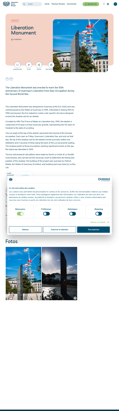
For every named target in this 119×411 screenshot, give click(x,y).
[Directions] (51, 65)
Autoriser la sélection (59, 230)
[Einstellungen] (108, 4)
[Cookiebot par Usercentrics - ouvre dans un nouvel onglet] (100, 179)
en (11, 79)
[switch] (46, 214)
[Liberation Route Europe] (10, 4)
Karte (47, 4)
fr (7, 79)
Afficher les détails (98, 222)
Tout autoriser (93, 230)
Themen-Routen (58, 4)
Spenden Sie (92, 4)
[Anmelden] (115, 4)
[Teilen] (39, 65)
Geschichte (71, 4)
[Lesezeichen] (104, 4)
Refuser (25, 230)
